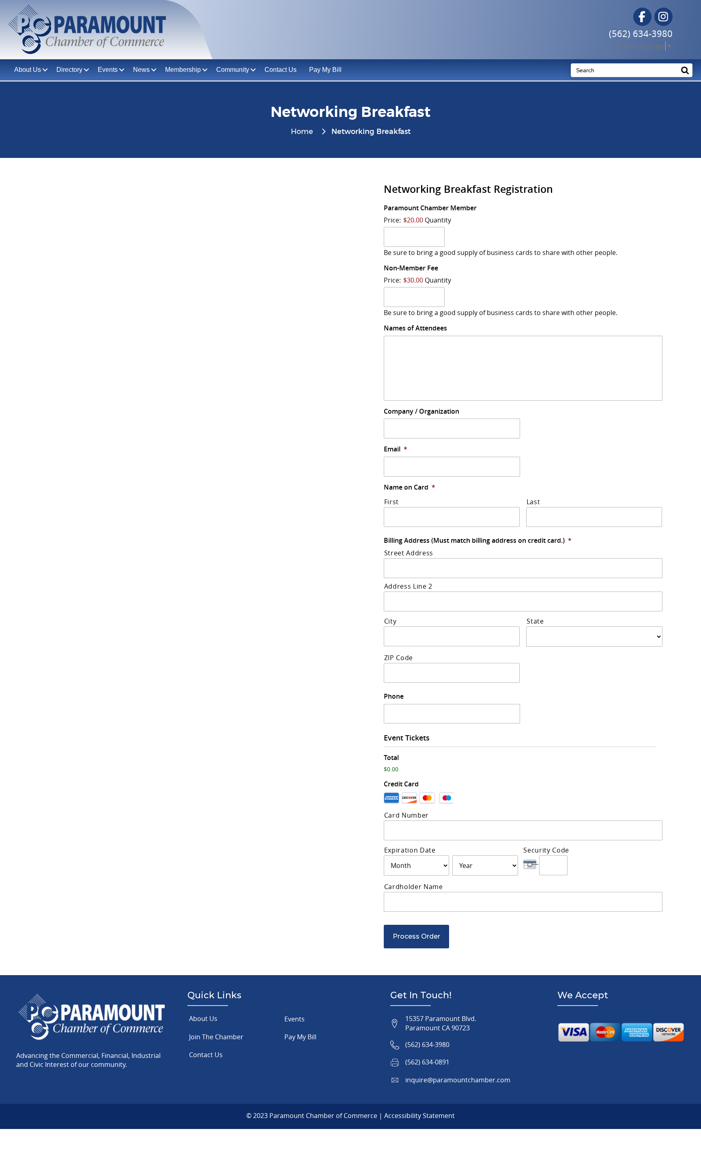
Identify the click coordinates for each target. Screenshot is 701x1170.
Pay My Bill (325, 69)
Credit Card (401, 784)
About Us (203, 1018)
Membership (183, 69)
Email (395, 449)
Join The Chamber (216, 1036)
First (391, 501)
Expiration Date (410, 850)
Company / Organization (421, 411)
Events (108, 69)
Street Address (408, 552)
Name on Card (409, 487)
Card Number (406, 815)
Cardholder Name (413, 886)
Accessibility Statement (419, 1115)
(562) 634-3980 (641, 33)
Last (533, 501)
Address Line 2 (408, 586)
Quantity (438, 220)
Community (232, 69)
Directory (69, 69)
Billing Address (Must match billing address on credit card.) (478, 540)
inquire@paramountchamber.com (457, 1079)
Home (302, 132)
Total (391, 757)
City (390, 621)
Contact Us (280, 69)
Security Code (546, 850)
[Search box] (685, 70)
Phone (394, 696)
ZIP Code (398, 657)
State (535, 621)
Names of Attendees (415, 328)
